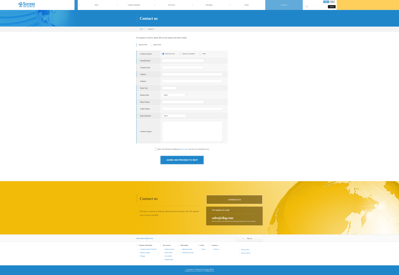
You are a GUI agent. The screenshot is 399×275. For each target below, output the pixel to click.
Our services (171, 5)
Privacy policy (245, 249)
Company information (134, 5)
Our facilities (168, 256)
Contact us (284, 5)
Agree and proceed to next (182, 160)
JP (332, 2)
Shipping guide (169, 259)
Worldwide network (187, 252)
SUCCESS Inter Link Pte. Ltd (37, 5)
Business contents (145, 252)
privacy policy (184, 149)
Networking (209, 5)
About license (168, 252)
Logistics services (169, 249)
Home (96, 5)
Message (142, 256)
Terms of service (245, 253)
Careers (246, 5)
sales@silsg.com (222, 218)
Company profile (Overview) (148, 249)
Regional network (187, 249)
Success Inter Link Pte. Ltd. (144, 238)
